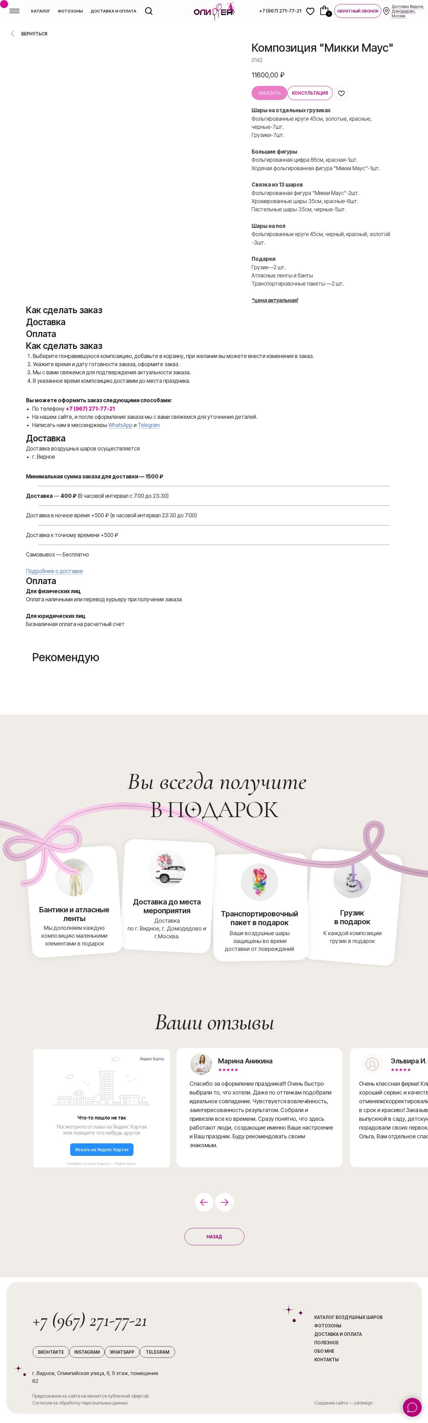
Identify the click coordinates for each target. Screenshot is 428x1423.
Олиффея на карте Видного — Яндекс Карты (101, 1163)
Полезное (326, 1342)
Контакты (326, 1359)
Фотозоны (327, 1325)
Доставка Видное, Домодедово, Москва (408, 11)
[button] (357, 11)
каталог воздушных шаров (348, 1317)
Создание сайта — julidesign (343, 1402)
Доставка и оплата (338, 1334)
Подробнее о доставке (54, 571)
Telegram (149, 425)
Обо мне (324, 1351)
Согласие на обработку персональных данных (80, 1402)
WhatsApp (120, 425)
